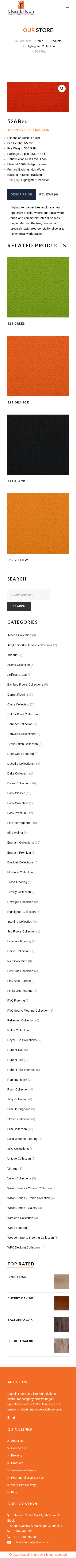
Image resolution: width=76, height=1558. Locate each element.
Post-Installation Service (27, 1477)
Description (21, 194)
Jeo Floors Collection (21, 931)
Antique (12, 655)
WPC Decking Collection (23, 1247)
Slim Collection (17, 1129)
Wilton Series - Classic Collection (29, 1188)
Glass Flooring (17, 882)
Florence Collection (20, 872)
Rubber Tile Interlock (21, 1069)
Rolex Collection (18, 1030)
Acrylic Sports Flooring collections (29, 645)
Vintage (12, 1168)
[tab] (21, 194)
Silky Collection (17, 1099)
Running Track (17, 1079)
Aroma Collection (18, 665)
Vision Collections (19, 1178)
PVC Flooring (16, 1000)
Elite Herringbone (19, 823)
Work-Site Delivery (23, 1485)
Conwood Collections (21, 734)
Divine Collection (18, 783)
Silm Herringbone (18, 1109)
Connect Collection (20, 724)
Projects (16, 1455)
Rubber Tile (15, 1060)
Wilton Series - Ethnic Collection (28, 1198)
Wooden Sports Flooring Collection (30, 1237)
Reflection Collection (20, 1020)
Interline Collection (19, 921)
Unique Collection (19, 1158)
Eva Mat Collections (20, 862)
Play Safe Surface (19, 981)
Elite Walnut (15, 832)
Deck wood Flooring (20, 753)
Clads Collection (18, 704)
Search (19, 606)
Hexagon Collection (20, 902)
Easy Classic (16, 793)
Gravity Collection (19, 892)
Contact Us (18, 1448)
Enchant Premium (19, 852)
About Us (17, 1440)
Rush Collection (17, 1089)
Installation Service (24, 1470)
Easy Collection (17, 803)
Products (56, 41)
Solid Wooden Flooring (22, 1139)
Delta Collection (17, 773)
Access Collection (19, 635)
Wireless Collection (20, 1218)
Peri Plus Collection (20, 971)
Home (39, 41)
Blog (14, 1492)
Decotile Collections (20, 763)
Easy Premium (17, 813)
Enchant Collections (20, 842)
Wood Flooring (17, 1227)
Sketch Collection (18, 1119)
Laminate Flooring (19, 941)
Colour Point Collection (22, 714)
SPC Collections (18, 1148)
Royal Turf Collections (22, 1040)
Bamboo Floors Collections (25, 684)
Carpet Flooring (17, 694)
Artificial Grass (17, 674)
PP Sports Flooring (20, 990)
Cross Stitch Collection (22, 744)
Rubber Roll (15, 1050)
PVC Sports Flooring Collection (28, 1010)
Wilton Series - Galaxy (22, 1208)
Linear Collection (18, 951)
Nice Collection (17, 961)
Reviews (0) (48, 194)
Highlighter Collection (41, 46)
